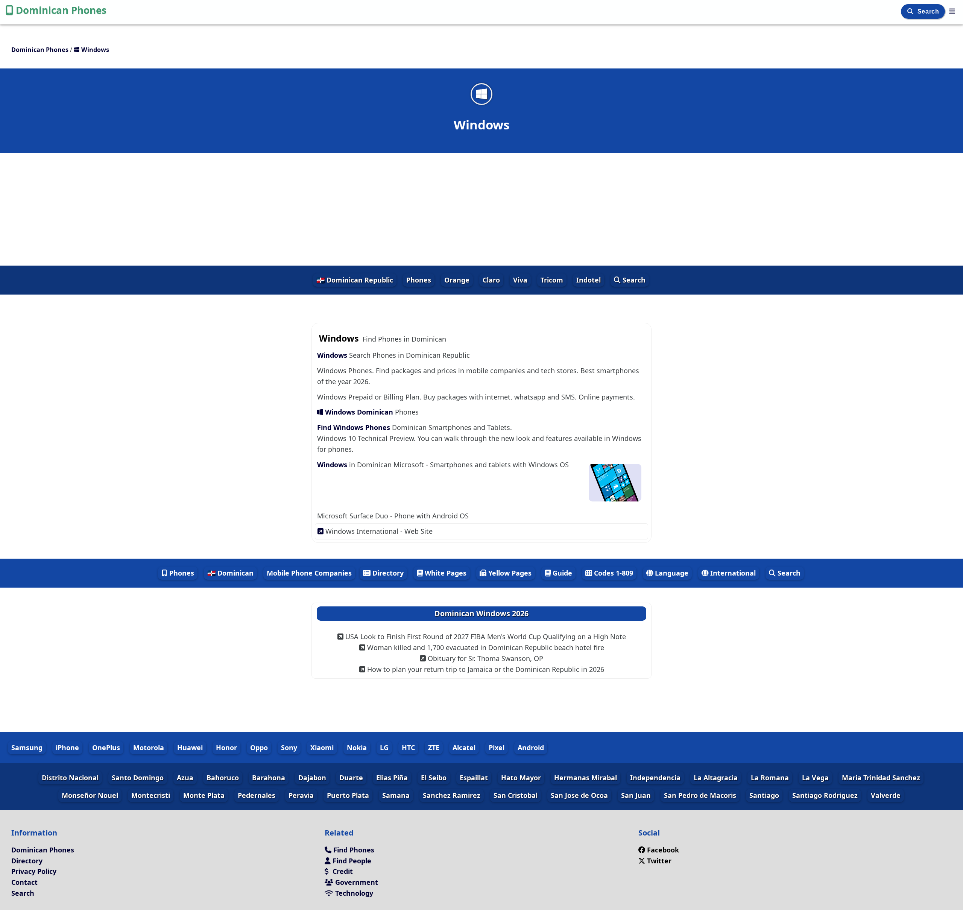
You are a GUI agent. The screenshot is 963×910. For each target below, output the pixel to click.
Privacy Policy (33, 871)
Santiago (764, 795)
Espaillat (474, 777)
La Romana (770, 777)
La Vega (815, 777)
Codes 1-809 (612, 572)
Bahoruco (223, 777)
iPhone (67, 747)
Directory (387, 572)
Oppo (259, 747)
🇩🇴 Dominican (230, 572)
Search (929, 11)
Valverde (886, 795)
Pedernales (256, 795)
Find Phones (352, 849)
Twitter (658, 860)
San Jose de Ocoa (579, 795)
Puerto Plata (348, 795)
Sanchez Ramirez (451, 795)
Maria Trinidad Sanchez (881, 777)
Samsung (27, 747)
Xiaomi (322, 747)
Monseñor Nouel (90, 795)
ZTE (433, 747)
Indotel (588, 279)
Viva (520, 279)
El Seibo (434, 777)
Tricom (552, 279)
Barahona (268, 777)
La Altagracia (716, 777)
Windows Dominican (359, 411)
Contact (24, 882)
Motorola (148, 747)
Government (355, 882)
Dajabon (312, 777)
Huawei (190, 747)
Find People (351, 860)
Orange (456, 279)
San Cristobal (516, 795)
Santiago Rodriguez (825, 795)
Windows (332, 355)
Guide (561, 572)
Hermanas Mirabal (585, 777)
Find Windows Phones (354, 427)
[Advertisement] (481, 209)
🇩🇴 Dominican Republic (354, 279)
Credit (342, 871)
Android (531, 747)
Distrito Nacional (70, 777)
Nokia (357, 747)
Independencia (655, 777)
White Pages (444, 572)
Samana (396, 795)
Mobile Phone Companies (309, 572)
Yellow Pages (509, 572)
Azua (185, 777)
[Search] (911, 11)
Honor (226, 747)
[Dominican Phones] (952, 10)
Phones (418, 279)
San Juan (636, 795)
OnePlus (106, 747)
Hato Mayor (521, 777)
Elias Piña (392, 777)
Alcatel (464, 747)
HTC (408, 747)
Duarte (351, 777)
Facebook (663, 849)
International (732, 572)
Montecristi (150, 795)
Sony (289, 747)
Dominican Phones (61, 10)
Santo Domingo (138, 777)
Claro (491, 279)
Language (670, 572)
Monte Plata (204, 795)
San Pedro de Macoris (700, 795)
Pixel (496, 747)
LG (384, 747)
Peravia (301, 795)
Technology (353, 893)
